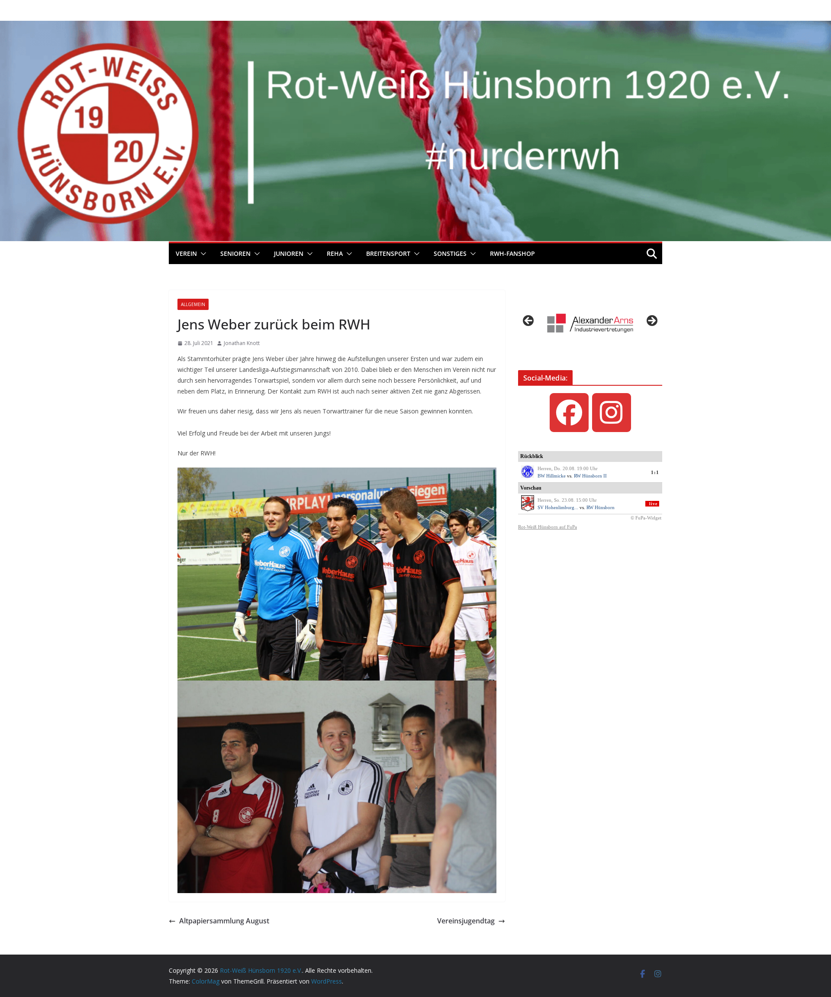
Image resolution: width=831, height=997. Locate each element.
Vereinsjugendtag (466, 921)
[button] (201, 254)
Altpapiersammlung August (224, 921)
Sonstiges (450, 253)
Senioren (235, 253)
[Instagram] (611, 412)
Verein (186, 253)
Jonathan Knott (242, 343)
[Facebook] (569, 412)
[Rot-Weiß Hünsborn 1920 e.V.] (415, 27)
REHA (335, 253)
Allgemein (193, 304)
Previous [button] (528, 321)
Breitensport (388, 253)
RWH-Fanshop (512, 253)
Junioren (288, 253)
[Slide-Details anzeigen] (590, 323)
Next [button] (651, 321)
